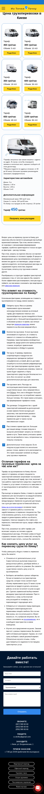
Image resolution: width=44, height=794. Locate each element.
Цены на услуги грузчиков (12, 507)
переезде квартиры (21, 324)
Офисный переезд (21, 768)
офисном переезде (12, 286)
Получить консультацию (22, 218)
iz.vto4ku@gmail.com (22, 737)
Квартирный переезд (21, 764)
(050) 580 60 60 (22, 729)
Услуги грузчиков (21, 777)
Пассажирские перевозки (21, 782)
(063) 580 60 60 (22, 727)
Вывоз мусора (21, 787)
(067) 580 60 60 (22, 724)
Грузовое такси (21, 773)
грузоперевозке (30, 619)
